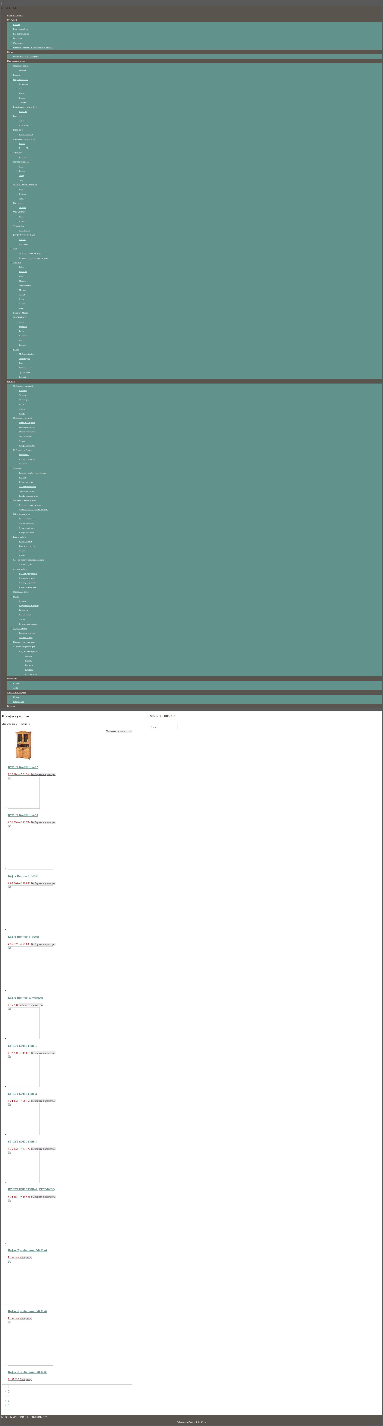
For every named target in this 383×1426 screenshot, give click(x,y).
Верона (22, 189)
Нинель (22, 171)
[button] (9, 8)
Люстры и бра (31, 674)
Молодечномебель (21, 162)
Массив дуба (24, 359)
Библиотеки (24, 455)
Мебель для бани (20, 592)
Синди (22, 294)
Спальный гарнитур (27, 487)
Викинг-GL (23, 148)
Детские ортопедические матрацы (33, 258)
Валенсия (23, 336)
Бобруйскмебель (20, 79)
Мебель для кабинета (22, 450)
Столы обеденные (26, 523)
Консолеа (23, 271)
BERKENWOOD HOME (24, 235)
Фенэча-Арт (18, 226)
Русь (21, 363)
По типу (11, 381)
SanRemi (17, 262)
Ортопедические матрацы (30, 253)
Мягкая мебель (25, 436)
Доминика (23, 84)
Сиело (21, 299)
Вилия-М (23, 111)
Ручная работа (25, 368)
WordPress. (202, 1422)
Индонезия (18, 130)
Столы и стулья (25, 564)
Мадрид (22, 281)
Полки (21, 404)
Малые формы (25, 285)
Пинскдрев (18, 203)
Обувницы (23, 400)
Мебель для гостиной (22, 418)
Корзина (11, 706)
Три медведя (24, 372)
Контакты (17, 38)
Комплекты (24, 610)
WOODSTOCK (19, 317)
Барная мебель (19, 537)
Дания (21, 340)
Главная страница (15, 15)
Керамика (29, 670)
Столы (22, 619)
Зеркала (22, 395)
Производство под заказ (24, 642)
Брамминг (23, 327)
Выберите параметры (43, 774)
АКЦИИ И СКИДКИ (16, 692)
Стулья (22, 551)
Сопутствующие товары (24, 647)
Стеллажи (23, 464)
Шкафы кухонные (26, 532)
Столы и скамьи (25, 638)
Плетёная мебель (26, 134)
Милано (22, 290)
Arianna (22, 239)
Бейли (21, 267)
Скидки (16, 697)
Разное (16, 349)
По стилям (12, 679)
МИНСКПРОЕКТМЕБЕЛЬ (25, 185)
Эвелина (22, 102)
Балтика (22, 70)
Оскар (21, 175)
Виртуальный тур (21, 29)
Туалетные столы (26, 491)
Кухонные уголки (26, 519)
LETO (21, 217)
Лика (21, 166)
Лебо (21, 276)
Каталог (16, 24)
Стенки (22, 441)
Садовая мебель (20, 628)
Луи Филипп (24, 230)
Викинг (22, 143)
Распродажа (18, 702)
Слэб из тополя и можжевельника (28, 560)
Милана (22, 207)
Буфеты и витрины (27, 546)
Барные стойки (25, 541)
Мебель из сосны (20, 66)
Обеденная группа (21, 514)
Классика (17, 683)
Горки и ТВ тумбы (27, 423)
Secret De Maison (20, 313)
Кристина (23, 157)
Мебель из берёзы (26, 354)
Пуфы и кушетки (26, 482)
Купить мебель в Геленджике (26, 57)
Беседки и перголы (27, 633)
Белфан (16, 75)
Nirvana (191, 1422)
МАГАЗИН (12, 20)
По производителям (16, 61)
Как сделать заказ (21, 34)
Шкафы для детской (27, 587)
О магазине (18, 43)
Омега (21, 198)
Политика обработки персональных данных (33, 47)
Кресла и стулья (25, 615)
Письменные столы (27, 459)
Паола (21, 93)
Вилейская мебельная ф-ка (25, 107)
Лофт (15, 688)
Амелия (22, 121)
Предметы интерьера (28, 624)
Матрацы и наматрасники (24, 500)
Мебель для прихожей (23, 386)
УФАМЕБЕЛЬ (19, 212)
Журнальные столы (27, 427)
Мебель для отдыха (27, 432)
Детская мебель (20, 569)
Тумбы (22, 409)
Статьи (10, 52)
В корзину (26, 1257)
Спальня (17, 468)
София (22, 304)
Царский (22, 377)
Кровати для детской (28, 574)
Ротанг (16, 596)
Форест (22, 308)
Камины (28, 660)
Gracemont (23, 244)
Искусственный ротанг (28, 606)
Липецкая (17, 153)
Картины (29, 665)
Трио (21, 180)
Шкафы (22, 413)
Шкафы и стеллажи (27, 445)
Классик (22, 345)
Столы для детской (27, 578)
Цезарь (22, 98)
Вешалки (23, 391)
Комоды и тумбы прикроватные (32, 473)
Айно (21, 322)
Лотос (21, 89)
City (15, 249)
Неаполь (22, 194)
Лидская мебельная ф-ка (24, 139)
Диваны (22, 601)
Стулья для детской (27, 583)
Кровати (22, 477)
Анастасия (23, 125)
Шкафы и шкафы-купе (28, 496)
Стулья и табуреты (27, 528)
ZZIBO (22, 221)
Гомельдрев (18, 116)
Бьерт (21, 331)
